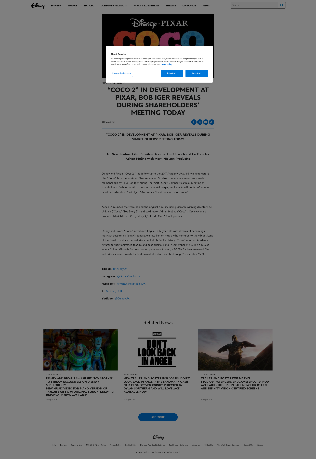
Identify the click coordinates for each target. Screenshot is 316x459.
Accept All (196, 73)
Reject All (171, 73)
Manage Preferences (121, 73)
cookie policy (166, 64)
